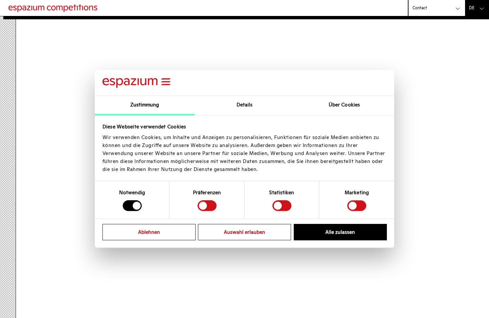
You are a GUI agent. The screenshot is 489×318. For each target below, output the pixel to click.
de (471, 8)
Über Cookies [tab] (344, 104)
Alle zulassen (340, 232)
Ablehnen (149, 232)
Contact (419, 8)
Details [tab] (245, 104)
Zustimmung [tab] (144, 104)
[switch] (207, 205)
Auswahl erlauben (244, 232)
